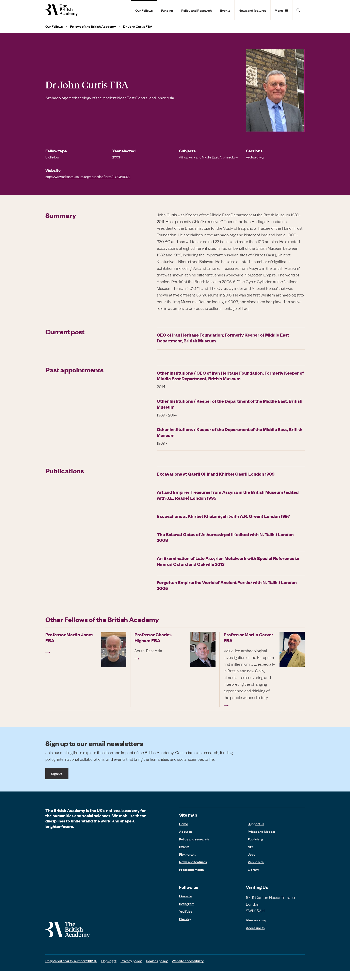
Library (253, 869)
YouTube (185, 911)
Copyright (108, 960)
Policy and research (194, 839)
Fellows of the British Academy (93, 26)
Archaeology (255, 157)
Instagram (186, 903)
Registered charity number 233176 (71, 960)
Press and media (191, 869)
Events (225, 10)
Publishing (255, 839)
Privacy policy (131, 960)
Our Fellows (144, 10)
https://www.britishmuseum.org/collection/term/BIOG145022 (87, 176)
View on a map (256, 920)
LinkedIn (185, 896)
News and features (252, 10)
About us (185, 831)
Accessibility (255, 928)
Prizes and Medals (261, 831)
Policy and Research (196, 10)
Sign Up (57, 773)
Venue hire (256, 861)
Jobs (251, 854)
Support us (256, 823)
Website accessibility (188, 960)
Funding (167, 10)
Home (183, 823)
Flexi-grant (187, 854)
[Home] (61, 10)
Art (250, 846)
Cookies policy (157, 960)
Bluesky (185, 919)
